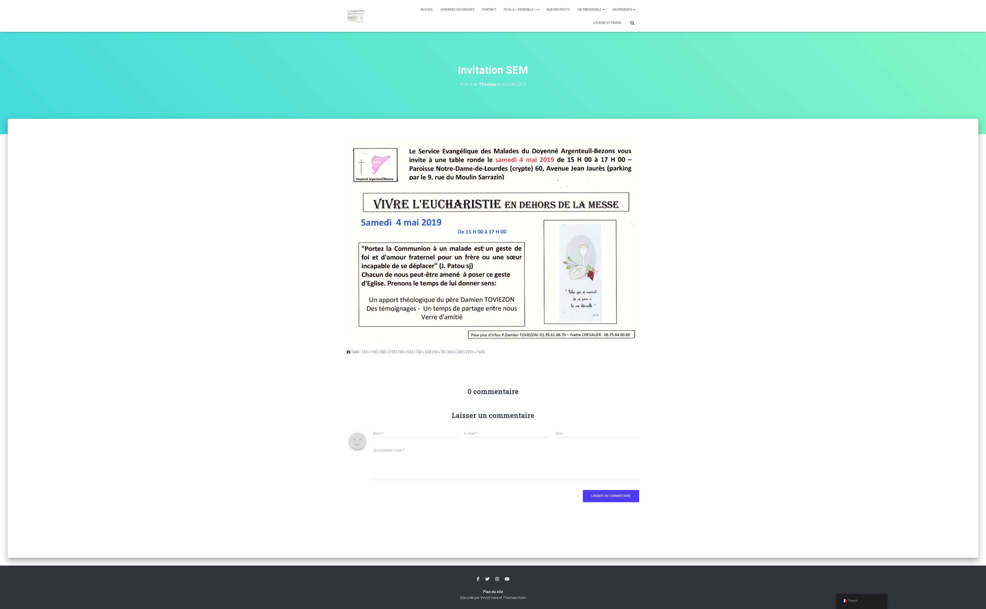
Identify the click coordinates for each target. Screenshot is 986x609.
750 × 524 (423, 352)
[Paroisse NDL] (356, 16)
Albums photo (558, 9)
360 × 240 (455, 352)
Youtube (507, 579)
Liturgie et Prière (607, 23)
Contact (489, 9)
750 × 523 (405, 352)
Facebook (478, 579)
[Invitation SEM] (493, 239)
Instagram (497, 579)
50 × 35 (439, 352)
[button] (537, 9)
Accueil (427, 9)
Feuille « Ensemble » (520, 9)
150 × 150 (369, 352)
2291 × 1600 (475, 352)
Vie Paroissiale (589, 9)
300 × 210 (387, 352)
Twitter (487, 579)
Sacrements (622, 9)
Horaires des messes (457, 9)
